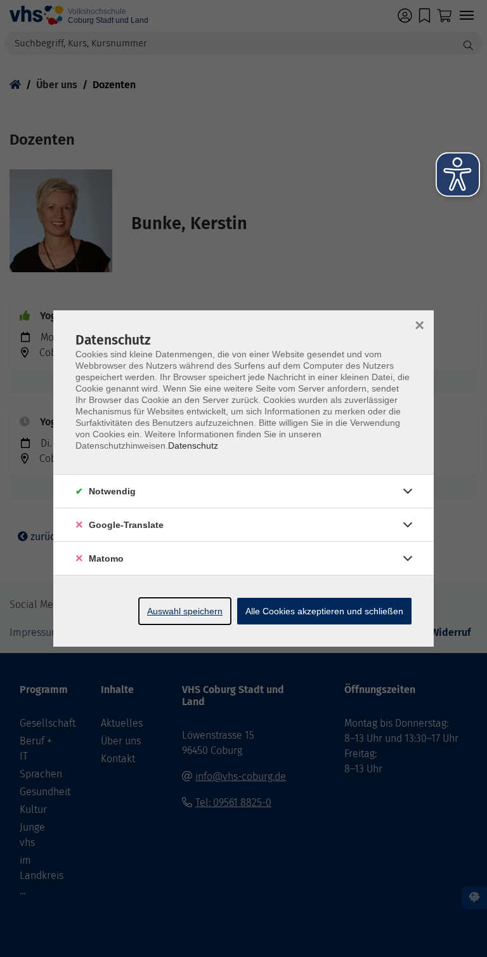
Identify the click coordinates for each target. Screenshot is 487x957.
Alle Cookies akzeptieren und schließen (324, 611)
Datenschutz (193, 445)
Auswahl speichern (185, 611)
